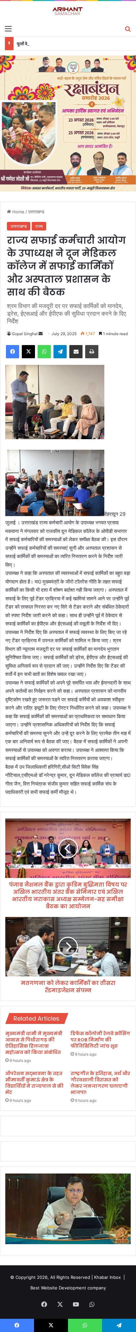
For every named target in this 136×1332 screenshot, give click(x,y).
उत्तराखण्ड (36, 211)
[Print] (91, 351)
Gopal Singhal (25, 333)
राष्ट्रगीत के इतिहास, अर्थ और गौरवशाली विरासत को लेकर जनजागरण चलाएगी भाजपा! (100, 1083)
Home (17, 211)
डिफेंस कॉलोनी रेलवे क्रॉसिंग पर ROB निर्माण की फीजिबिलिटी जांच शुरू (100, 1039)
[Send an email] (41, 333)
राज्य (39, 226)
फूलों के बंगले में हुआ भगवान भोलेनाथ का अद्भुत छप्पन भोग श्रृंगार (65, 43)
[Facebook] (12, 351)
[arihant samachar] (68, 11)
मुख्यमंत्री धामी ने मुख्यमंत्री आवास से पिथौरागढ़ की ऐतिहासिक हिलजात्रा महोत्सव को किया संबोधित (33, 1043)
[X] (28, 351)
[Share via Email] (76, 351)
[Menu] (8, 28)
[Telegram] (60, 351)
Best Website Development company (68, 1287)
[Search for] (127, 28)
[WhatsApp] (44, 351)
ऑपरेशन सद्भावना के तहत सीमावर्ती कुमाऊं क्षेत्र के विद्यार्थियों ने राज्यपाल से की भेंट (34, 1083)
